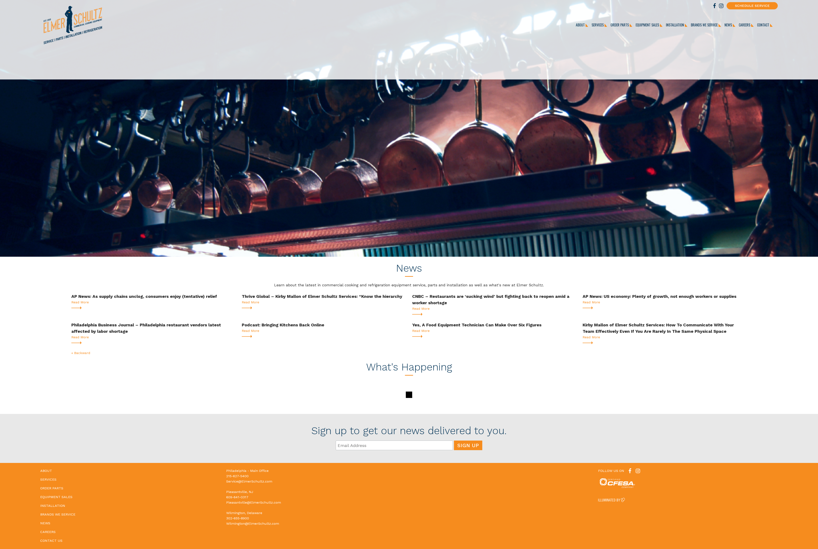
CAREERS (745, 24)
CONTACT (763, 24)
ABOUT (581, 24)
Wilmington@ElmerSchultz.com (252, 524)
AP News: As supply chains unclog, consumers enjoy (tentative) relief (144, 296)
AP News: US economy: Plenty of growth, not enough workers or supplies (659, 296)
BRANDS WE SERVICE (705, 24)
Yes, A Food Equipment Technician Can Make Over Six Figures (476, 324)
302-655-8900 (237, 518)
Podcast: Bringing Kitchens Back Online (283, 324)
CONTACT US (51, 541)
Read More (80, 302)
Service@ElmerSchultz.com (249, 481)
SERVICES (598, 24)
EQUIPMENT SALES (648, 24)
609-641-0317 (237, 497)
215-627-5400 (237, 476)
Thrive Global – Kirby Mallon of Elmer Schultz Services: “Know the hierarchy (322, 296)
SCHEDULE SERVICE (752, 6)
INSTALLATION (675, 24)
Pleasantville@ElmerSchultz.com (253, 502)
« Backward (80, 353)
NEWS (728, 24)
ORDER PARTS (620, 24)
